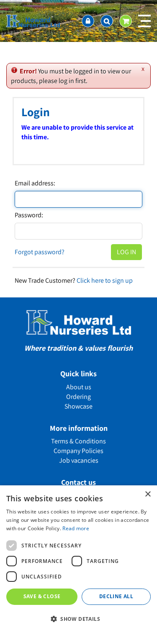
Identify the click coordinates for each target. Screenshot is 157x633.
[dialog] (78, 559)
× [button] (147, 494)
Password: (29, 215)
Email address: (35, 183)
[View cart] (125, 21)
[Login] (88, 21)
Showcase (78, 406)
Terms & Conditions (78, 441)
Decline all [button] (116, 596)
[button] (78, 618)
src (106, 21)
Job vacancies (78, 460)
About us (78, 387)
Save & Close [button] (42, 596)
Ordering (78, 396)
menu (144, 21)
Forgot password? (39, 251)
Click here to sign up (105, 280)
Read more (75, 528)
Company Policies (78, 450)
